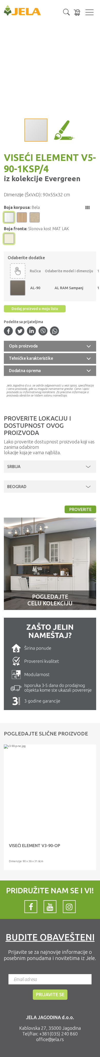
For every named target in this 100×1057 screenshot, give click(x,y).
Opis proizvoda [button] (23, 346)
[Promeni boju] (18, 271)
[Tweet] (20, 331)
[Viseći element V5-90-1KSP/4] (50, 746)
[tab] (50, 346)
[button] (66, 11)
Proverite (80, 509)
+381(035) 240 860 (58, 1033)
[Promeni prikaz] (87, 207)
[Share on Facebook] (8, 331)
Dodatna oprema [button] (25, 370)
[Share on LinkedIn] (31, 331)
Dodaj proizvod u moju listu (35, 309)
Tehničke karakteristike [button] (31, 358)
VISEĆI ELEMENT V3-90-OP (34, 845)
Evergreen (62, 178)
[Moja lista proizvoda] (77, 12)
